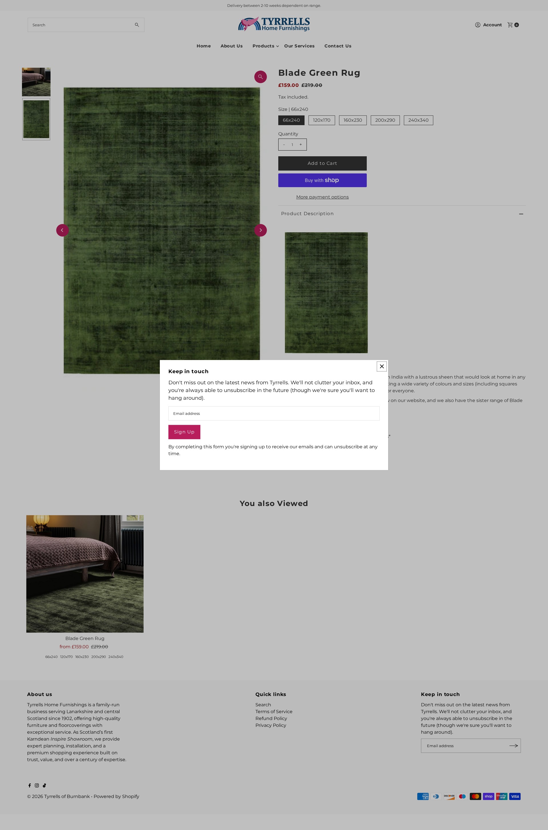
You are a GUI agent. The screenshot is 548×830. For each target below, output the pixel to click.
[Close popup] (382, 366)
